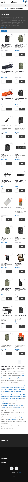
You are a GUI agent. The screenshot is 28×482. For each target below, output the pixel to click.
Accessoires (5, 11)
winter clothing (15, 405)
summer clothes (7, 405)
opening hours (12, 419)
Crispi (19, 387)
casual (21, 405)
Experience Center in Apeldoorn (17, 417)
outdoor (3, 378)
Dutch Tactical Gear (11, 389)
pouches (18, 407)
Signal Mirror (4, 263)
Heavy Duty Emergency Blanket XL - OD (20, 209)
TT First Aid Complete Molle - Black (21, 126)
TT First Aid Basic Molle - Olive (6, 289)
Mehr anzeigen (4, 27)
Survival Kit (18, 263)
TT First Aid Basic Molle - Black (6, 45)
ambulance (12, 377)
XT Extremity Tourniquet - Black (6, 181)
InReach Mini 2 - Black (20, 288)
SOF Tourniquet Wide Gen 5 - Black (20, 181)
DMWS (20, 472)
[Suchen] (26, 5)
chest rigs (3, 409)
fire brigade (7, 377)
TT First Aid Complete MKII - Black (21, 99)
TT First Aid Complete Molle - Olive (7, 343)
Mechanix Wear (19, 394)
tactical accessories (11, 409)
